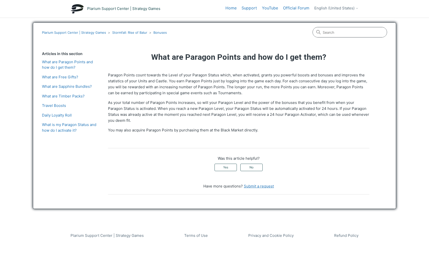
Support (249, 7)
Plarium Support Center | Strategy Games (74, 32)
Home (231, 7)
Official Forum (296, 7)
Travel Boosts (54, 105)
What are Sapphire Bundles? (67, 86)
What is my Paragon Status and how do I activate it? (69, 127)
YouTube (270, 7)
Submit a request (259, 186)
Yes (225, 167)
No (251, 167)
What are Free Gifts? (60, 77)
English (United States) (335, 8)
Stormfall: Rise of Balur (129, 32)
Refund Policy (346, 235)
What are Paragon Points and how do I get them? (67, 65)
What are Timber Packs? (63, 96)
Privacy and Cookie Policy (271, 235)
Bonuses (160, 32)
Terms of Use (196, 235)
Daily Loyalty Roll (57, 115)
